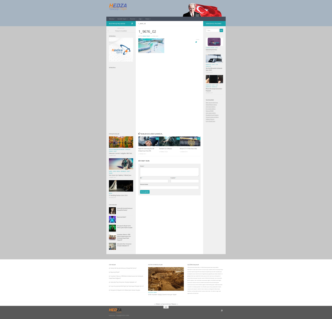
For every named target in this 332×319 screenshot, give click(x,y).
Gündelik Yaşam (121, 19)
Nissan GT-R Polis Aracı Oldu (188, 148)
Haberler (208, 64)
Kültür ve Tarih (152, 292)
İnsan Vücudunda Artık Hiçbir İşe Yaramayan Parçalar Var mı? (127, 286)
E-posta (173, 178)
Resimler (132, 19)
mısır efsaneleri (204, 287)
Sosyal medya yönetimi (212, 117)
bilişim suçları (206, 269)
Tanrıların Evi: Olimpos (165, 148)
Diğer (140, 19)
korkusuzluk (189, 284)
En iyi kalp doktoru (211, 109)
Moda (118, 171)
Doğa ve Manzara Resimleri (116, 149)
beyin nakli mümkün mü (198, 269)
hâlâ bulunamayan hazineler (195, 278)
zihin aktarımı (213, 291)
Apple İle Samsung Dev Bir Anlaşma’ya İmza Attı (146, 149)
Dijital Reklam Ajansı (211, 105)
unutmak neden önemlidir (197, 291)
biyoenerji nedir (212, 269)
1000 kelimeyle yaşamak (206, 267)
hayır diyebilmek (197, 276)
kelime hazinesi (210, 282)
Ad (141, 178)
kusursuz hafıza (195, 284)
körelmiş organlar (202, 284)
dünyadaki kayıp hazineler (210, 271)
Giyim (114, 171)
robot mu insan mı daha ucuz (203, 289)
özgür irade (218, 291)
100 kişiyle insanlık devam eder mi (194, 267)
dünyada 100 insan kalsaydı (199, 271)
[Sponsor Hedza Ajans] (132, 23)
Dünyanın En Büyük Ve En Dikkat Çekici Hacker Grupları (124, 227)
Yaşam (110, 173)
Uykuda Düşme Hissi (211, 50)
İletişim (148, 19)
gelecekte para (206, 274)
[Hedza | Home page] (118, 6)
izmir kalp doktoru (210, 107)
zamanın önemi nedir (206, 291)
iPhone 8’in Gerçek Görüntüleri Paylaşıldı (214, 90)
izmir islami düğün (211, 113)
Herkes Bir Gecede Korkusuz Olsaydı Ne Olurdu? (124, 209)
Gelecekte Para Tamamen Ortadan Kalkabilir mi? (124, 245)
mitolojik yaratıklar (196, 287)
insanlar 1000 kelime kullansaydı (208, 278)
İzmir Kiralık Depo (210, 121)
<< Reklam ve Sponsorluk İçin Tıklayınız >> (166, 304)
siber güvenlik (212, 289)
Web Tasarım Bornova (212, 103)
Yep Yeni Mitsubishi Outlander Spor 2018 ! (214, 69)
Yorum (142, 166)
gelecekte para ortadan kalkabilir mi (216, 274)
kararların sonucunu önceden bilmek (200, 282)
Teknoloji (111, 19)
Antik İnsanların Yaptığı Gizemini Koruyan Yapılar (162, 294)
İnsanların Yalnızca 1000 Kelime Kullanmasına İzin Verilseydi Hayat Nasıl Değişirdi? (124, 237)
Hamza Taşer (146, 36)
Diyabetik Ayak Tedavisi (212, 115)
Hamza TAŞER (209, 111)
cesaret (192, 271)
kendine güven (216, 282)
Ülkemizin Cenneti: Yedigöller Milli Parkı (120, 153)
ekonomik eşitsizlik (199, 274)
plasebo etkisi (215, 287)
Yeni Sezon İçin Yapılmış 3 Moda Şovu (120, 175)
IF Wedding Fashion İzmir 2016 (118, 195)
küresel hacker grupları (210, 284)
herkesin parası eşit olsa (204, 276)
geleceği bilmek (190, 276)
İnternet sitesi (144, 184)
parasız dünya (209, 287)
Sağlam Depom (210, 119)
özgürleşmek (189, 293)
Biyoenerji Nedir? (121, 217)
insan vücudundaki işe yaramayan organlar (202, 280)
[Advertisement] (169, 88)
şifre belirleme (195, 293)
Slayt (115, 151)
